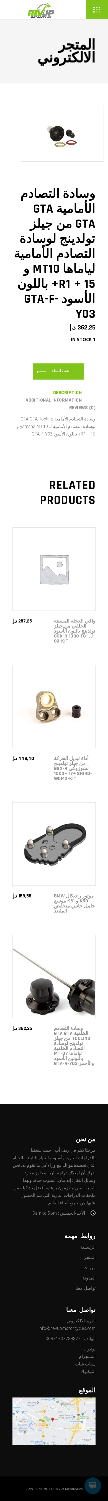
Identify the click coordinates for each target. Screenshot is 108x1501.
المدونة (89, 1277)
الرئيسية (88, 1246)
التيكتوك (88, 1371)
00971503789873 (63, 1338)
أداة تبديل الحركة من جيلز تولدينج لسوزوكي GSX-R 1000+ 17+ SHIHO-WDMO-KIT (73, 768)
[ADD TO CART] (58, 371)
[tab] (74, 392)
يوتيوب (89, 1348)
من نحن (88, 1267)
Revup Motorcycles (69, 1488)
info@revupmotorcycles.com (67, 1328)
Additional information (53, 400)
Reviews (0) (82, 407)
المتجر (90, 1257)
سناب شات (85, 1363)
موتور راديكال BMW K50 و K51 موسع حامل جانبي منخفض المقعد (74, 903)
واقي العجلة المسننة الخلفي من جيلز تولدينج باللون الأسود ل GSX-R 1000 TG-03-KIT (75, 631)
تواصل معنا (85, 1288)
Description (67, 392)
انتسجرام (87, 1356)
